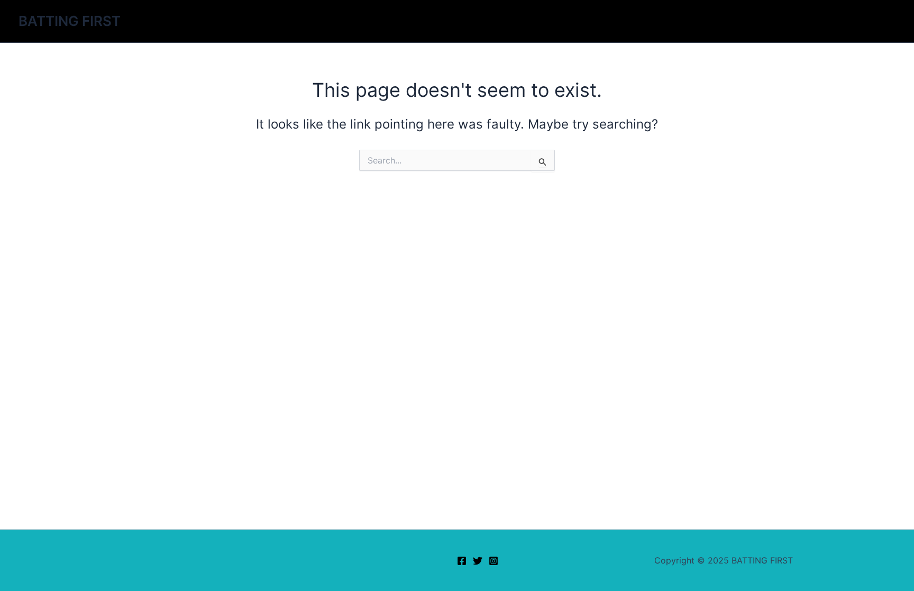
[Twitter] (477, 561)
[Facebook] (462, 561)
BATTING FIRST (70, 21)
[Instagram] (493, 561)
